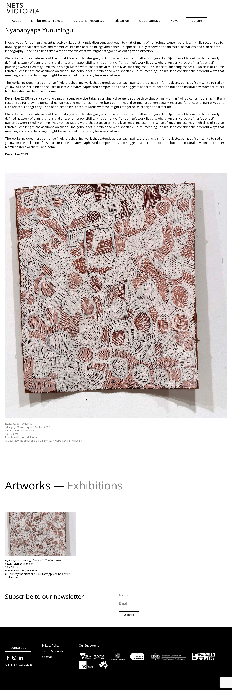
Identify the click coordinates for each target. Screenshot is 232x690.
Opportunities (149, 21)
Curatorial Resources (89, 21)
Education (121, 21)
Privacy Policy (50, 645)
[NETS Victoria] (23, 12)
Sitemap (47, 657)
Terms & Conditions (54, 651)
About (16, 21)
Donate (196, 21)
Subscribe (129, 614)
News (174, 21)
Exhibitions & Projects (47, 21)
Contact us (18, 648)
